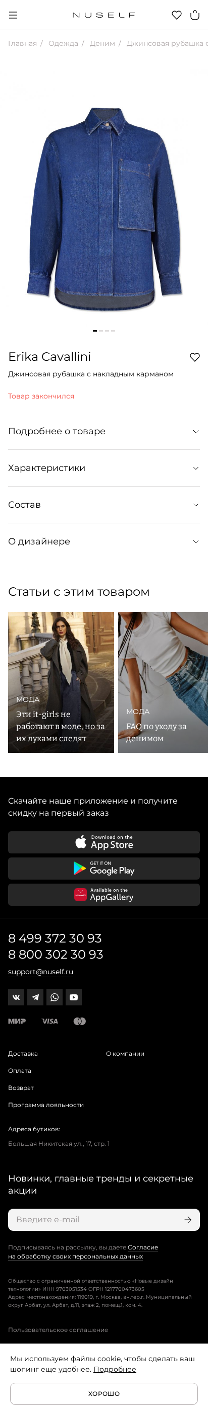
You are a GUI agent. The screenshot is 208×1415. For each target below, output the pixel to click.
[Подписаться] (187, 1219)
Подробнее (114, 1369)
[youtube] (74, 997)
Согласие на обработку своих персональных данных (83, 1251)
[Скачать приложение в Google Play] (104, 868)
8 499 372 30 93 (55, 938)
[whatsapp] (54, 997)
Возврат (21, 1087)
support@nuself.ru (40, 971)
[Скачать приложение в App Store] (104, 842)
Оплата (19, 1070)
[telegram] (35, 997)
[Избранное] (177, 15)
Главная (22, 43)
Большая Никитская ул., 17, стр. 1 (59, 1143)
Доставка (23, 1053)
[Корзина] (195, 15)
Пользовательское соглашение (58, 1329)
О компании (125, 1053)
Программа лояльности (46, 1105)
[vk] (16, 997)
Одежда (62, 43)
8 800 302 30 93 (55, 954)
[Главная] (104, 15)
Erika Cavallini (49, 356)
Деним (101, 43)
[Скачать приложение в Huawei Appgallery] (104, 895)
